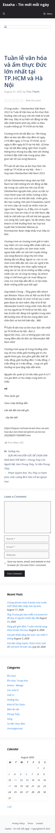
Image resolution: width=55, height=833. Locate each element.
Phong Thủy (13, 714)
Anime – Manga (15, 685)
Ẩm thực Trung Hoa (17, 680)
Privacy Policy (18, 823)
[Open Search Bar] (4, 13)
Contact (39, 823)
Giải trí (10, 695)
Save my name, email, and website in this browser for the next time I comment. (28, 563)
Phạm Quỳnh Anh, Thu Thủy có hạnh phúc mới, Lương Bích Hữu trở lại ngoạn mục (25, 477)
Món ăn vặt (13, 709)
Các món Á (12, 690)
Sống (9, 718)
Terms (30, 823)
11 (15, 780)
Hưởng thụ (14, 451)
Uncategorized (15, 728)
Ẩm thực (11, 675)
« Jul (9, 806)
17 (9, 786)
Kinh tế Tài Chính (16, 704)
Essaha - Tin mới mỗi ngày (26, 4)
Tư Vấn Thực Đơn (16, 723)
